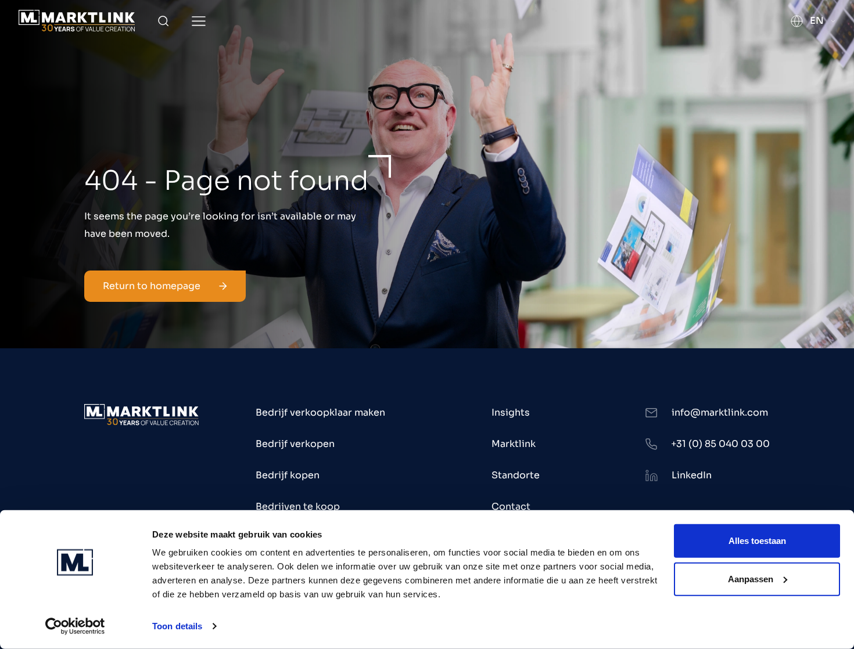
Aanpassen (750, 578)
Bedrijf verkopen (295, 444)
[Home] (77, 20)
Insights (510, 412)
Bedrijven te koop (298, 506)
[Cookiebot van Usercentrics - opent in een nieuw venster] (75, 626)
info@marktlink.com (720, 412)
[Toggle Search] (163, 21)
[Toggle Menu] (199, 21)
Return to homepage (151, 286)
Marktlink (513, 444)
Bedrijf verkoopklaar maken (320, 412)
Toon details (177, 626)
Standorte (515, 475)
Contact (510, 506)
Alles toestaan (757, 541)
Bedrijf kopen (288, 475)
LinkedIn (692, 475)
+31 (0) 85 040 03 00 (720, 444)
